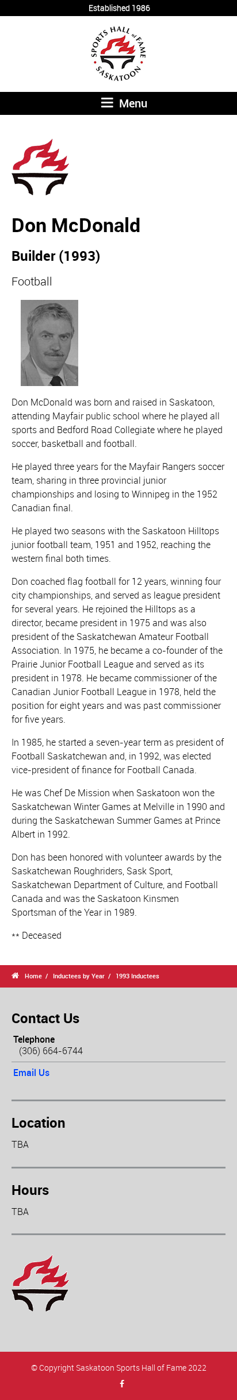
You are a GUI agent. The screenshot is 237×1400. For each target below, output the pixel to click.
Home (33, 975)
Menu (131, 103)
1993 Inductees (137, 975)
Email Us (31, 1072)
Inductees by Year (79, 975)
